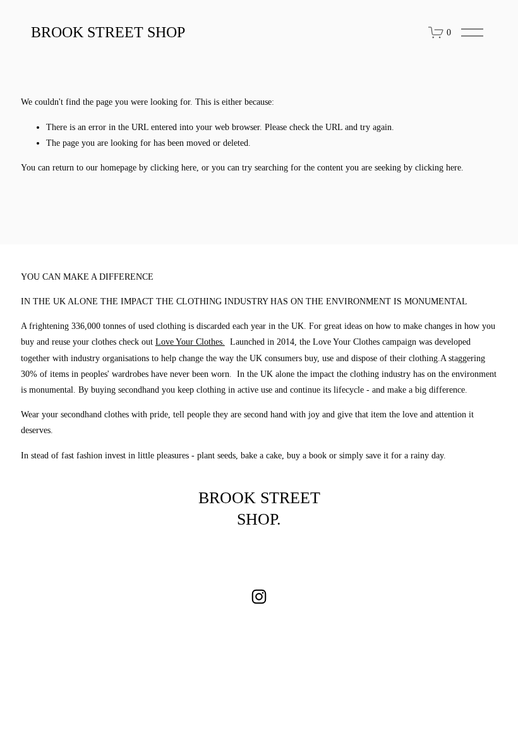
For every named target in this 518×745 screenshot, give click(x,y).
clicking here (173, 167)
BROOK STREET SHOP (108, 32)
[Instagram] (259, 596)
